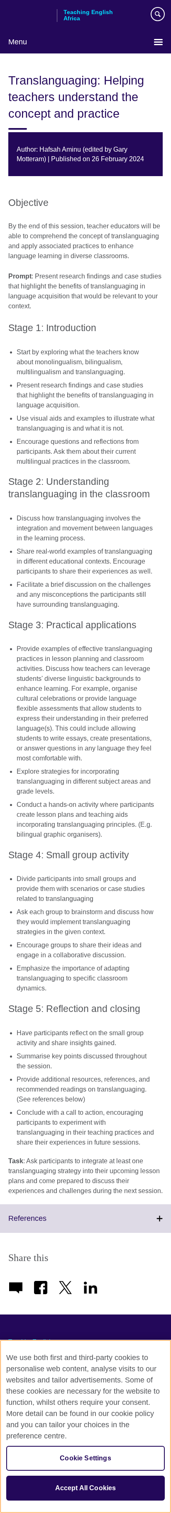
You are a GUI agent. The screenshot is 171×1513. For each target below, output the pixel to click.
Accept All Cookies (85, 1487)
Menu (17, 42)
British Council (29, 15)
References (45, 1223)
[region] (85, 1426)
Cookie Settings (85, 1458)
